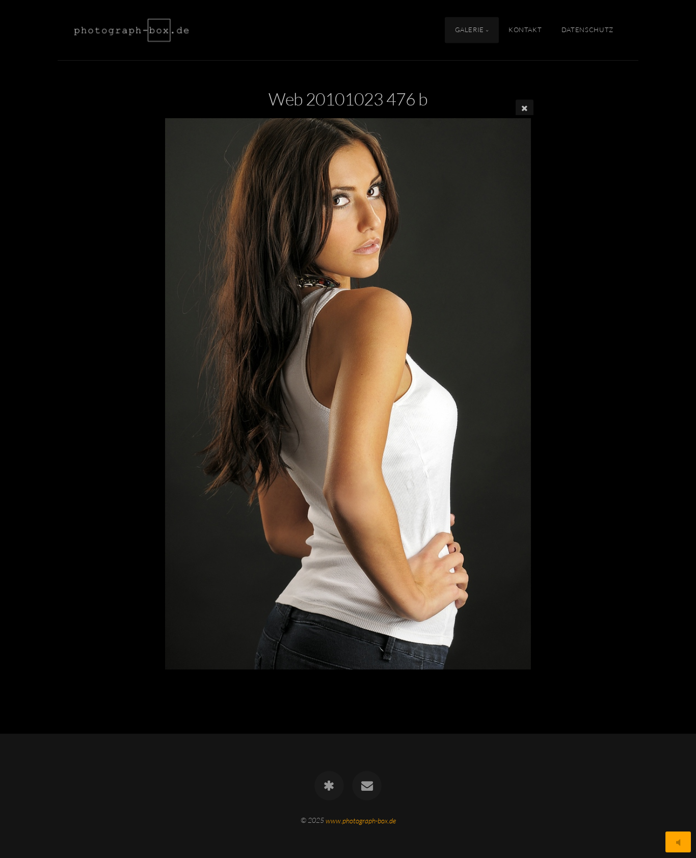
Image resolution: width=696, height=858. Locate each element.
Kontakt (525, 29)
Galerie (469, 29)
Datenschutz (587, 29)
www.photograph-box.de (361, 820)
